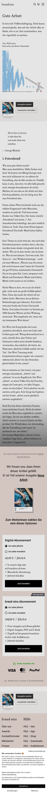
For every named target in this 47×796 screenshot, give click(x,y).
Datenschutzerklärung (36, 751)
